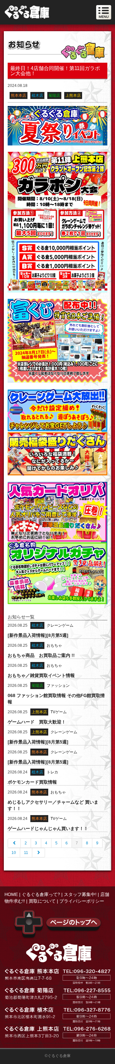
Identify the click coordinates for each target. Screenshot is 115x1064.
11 (26, 852)
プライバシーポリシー (81, 901)
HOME (11, 894)
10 (14, 852)
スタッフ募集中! (80, 894)
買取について (42, 901)
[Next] (38, 852)
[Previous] (14, 843)
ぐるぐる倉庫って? (41, 894)
